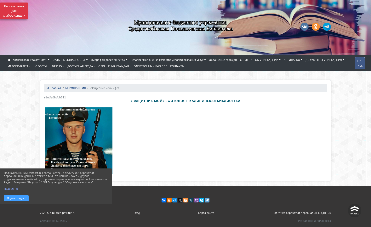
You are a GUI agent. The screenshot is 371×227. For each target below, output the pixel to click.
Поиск (359, 63)
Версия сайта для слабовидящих (14, 11)
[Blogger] (185, 200)
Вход (137, 213)
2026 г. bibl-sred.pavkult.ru (57, 213)
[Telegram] (207, 200)
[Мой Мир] (174, 200)
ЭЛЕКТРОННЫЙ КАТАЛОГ (150, 66)
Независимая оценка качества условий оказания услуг (166, 60)
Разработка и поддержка (314, 221)
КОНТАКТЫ (177, 66)
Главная (55, 88)
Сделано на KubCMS (53, 221)
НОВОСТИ (40, 66)
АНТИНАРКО (292, 60)
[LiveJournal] (191, 200)
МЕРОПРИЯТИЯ (18, 66)
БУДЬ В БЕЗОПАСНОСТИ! (69, 60)
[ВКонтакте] (164, 200)
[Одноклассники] (169, 200)
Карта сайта (206, 213)
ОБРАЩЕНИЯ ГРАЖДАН (113, 66)
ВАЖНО (57, 66)
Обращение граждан (223, 60)
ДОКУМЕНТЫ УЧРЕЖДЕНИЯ (323, 60)
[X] (180, 200)
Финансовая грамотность (30, 60)
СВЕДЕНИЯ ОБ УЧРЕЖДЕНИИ (259, 60)
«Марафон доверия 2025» (108, 60)
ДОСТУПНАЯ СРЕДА (80, 66)
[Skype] (201, 200)
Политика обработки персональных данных (301, 213)
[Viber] (196, 200)
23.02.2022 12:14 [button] (55, 97)
